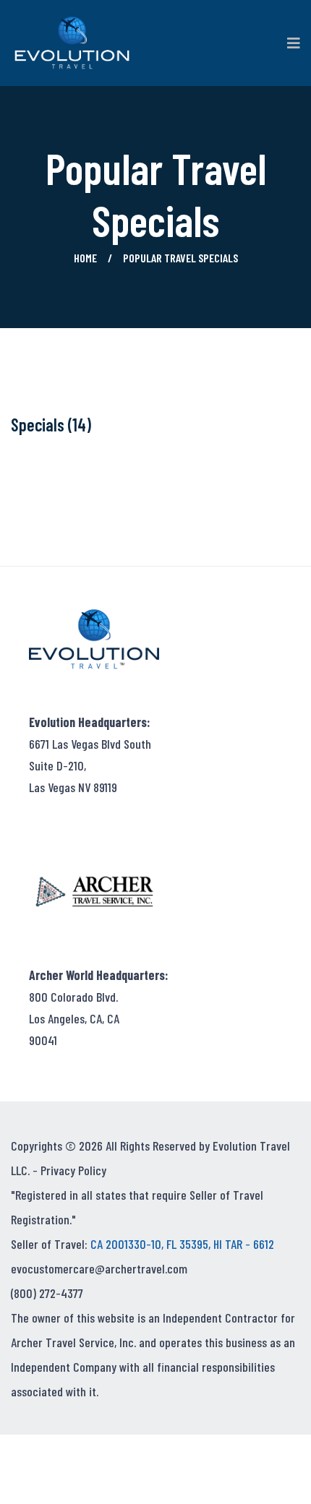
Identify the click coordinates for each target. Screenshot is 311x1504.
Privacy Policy (73, 1170)
